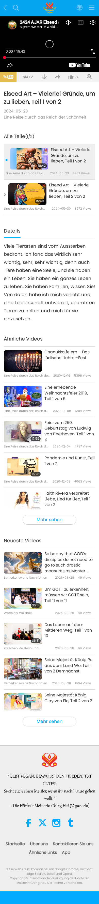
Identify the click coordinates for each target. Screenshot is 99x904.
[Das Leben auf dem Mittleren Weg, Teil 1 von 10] (23, 633)
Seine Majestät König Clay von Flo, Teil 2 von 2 (68, 697)
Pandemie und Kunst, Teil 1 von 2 (69, 460)
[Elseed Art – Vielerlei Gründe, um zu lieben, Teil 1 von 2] (29, 159)
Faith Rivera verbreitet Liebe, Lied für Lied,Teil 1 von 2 (67, 499)
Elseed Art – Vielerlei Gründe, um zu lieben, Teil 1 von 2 (71, 155)
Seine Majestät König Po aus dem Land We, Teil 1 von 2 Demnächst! (68, 665)
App (66, 852)
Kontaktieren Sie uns (73, 844)
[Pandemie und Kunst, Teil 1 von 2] (23, 467)
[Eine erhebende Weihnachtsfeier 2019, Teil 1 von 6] (23, 396)
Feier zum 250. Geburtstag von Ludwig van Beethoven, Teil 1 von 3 (69, 431)
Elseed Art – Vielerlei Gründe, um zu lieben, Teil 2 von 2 (69, 190)
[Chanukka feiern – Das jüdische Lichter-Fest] (23, 361)
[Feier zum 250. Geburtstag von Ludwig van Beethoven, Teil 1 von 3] (23, 431)
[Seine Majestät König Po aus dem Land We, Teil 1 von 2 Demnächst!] (23, 669)
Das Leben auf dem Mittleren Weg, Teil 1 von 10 (68, 630)
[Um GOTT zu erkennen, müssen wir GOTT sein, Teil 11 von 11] (23, 598)
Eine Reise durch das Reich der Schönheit (45, 117)
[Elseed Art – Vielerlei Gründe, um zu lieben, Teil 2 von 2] (27, 194)
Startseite (15, 844)
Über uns (39, 844)
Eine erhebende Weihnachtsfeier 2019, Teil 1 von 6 (66, 393)
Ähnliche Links (43, 852)
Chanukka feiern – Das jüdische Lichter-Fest (67, 354)
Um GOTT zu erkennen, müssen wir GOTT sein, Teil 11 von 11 (66, 595)
